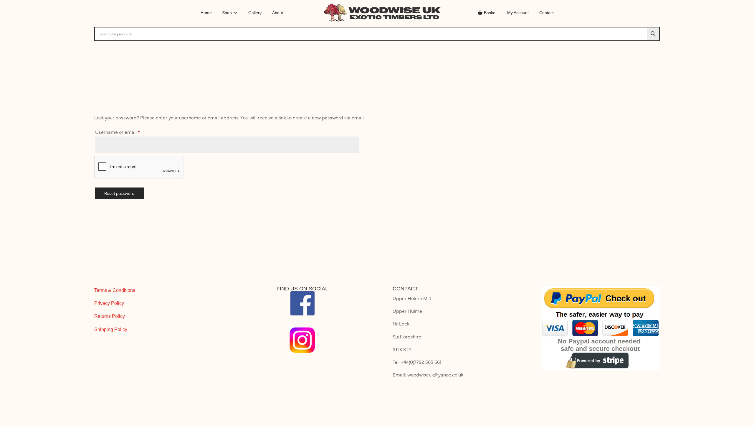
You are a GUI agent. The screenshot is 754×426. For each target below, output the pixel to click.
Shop (227, 12)
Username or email (127, 131)
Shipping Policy (110, 329)
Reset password (119, 193)
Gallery (255, 12)
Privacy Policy (109, 303)
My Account (518, 12)
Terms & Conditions (114, 290)
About (277, 12)
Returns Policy (109, 316)
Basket (490, 12)
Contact (546, 12)
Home (206, 12)
